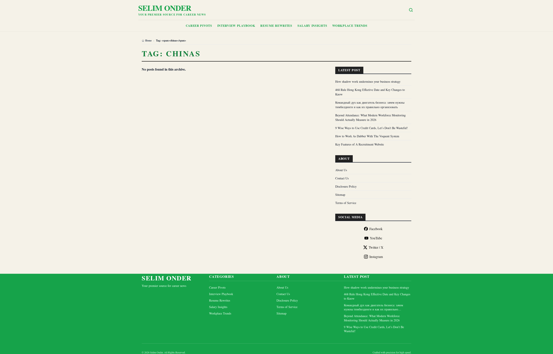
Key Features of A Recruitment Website (359, 144)
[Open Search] (411, 10)
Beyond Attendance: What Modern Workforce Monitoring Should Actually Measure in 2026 (372, 318)
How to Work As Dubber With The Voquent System (367, 136)
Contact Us (342, 178)
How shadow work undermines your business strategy (367, 81)
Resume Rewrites (276, 25)
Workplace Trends (349, 25)
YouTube (376, 238)
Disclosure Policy (346, 186)
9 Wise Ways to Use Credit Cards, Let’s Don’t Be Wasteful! (371, 128)
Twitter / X (376, 247)
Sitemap (340, 195)
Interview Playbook (236, 25)
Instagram (376, 256)
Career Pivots (199, 25)
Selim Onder (164, 7)
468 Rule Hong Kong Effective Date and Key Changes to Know (377, 296)
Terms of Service (345, 203)
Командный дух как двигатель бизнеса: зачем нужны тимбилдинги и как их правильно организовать (373, 307)
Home (148, 40)
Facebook (376, 228)
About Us (341, 170)
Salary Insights (312, 25)
